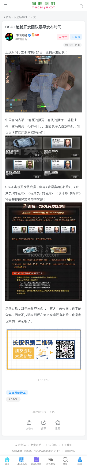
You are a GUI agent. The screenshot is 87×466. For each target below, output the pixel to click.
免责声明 (35, 445)
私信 (77, 37)
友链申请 (20, 445)
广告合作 (51, 445)
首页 (8, 17)
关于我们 (66, 445)
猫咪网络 (21, 35)
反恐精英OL (21, 17)
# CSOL (13, 399)
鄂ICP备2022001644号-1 (48, 450)
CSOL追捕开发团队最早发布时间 (33, 27)
